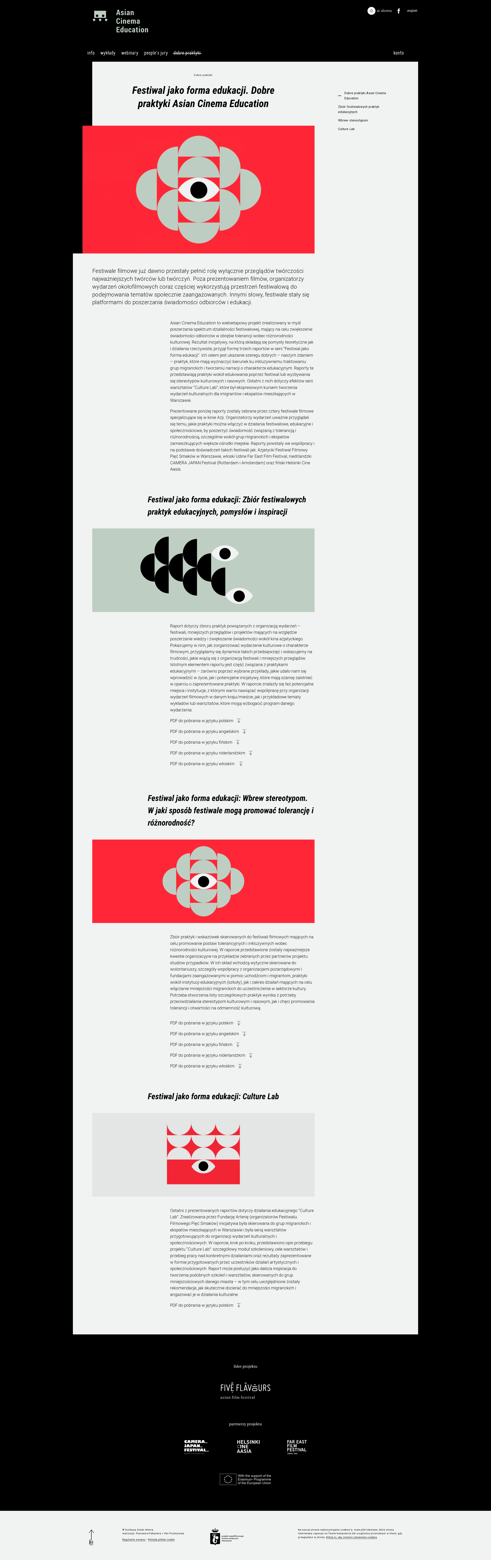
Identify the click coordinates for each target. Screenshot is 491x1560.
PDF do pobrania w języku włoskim (203, 763)
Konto (398, 53)
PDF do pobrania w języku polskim (201, 720)
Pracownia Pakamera (148, 1533)
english (412, 10)
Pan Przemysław (174, 1533)
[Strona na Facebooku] (398, 11)
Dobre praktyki (187, 53)
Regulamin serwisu (134, 1539)
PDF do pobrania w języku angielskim (204, 731)
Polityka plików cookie (161, 1539)
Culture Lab (346, 129)
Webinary (129, 53)
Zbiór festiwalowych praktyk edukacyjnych (358, 109)
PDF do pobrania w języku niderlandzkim (207, 752)
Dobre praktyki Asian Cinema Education (365, 95)
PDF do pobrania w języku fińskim (201, 742)
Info (91, 53)
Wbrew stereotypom (353, 120)
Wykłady (107, 53)
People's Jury (156, 53)
